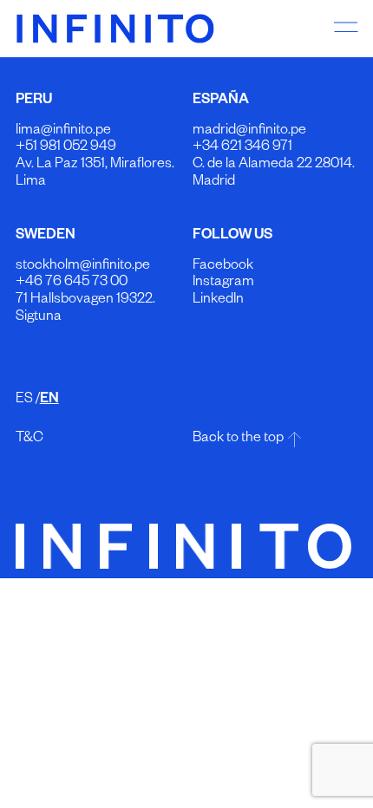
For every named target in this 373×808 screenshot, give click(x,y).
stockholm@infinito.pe (83, 267)
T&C (29, 439)
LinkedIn (218, 301)
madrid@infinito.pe (249, 132)
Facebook (223, 267)
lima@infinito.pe (63, 132)
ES (24, 400)
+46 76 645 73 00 (72, 283)
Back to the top (238, 439)
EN (49, 400)
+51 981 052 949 (66, 148)
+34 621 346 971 (242, 148)
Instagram (223, 283)
